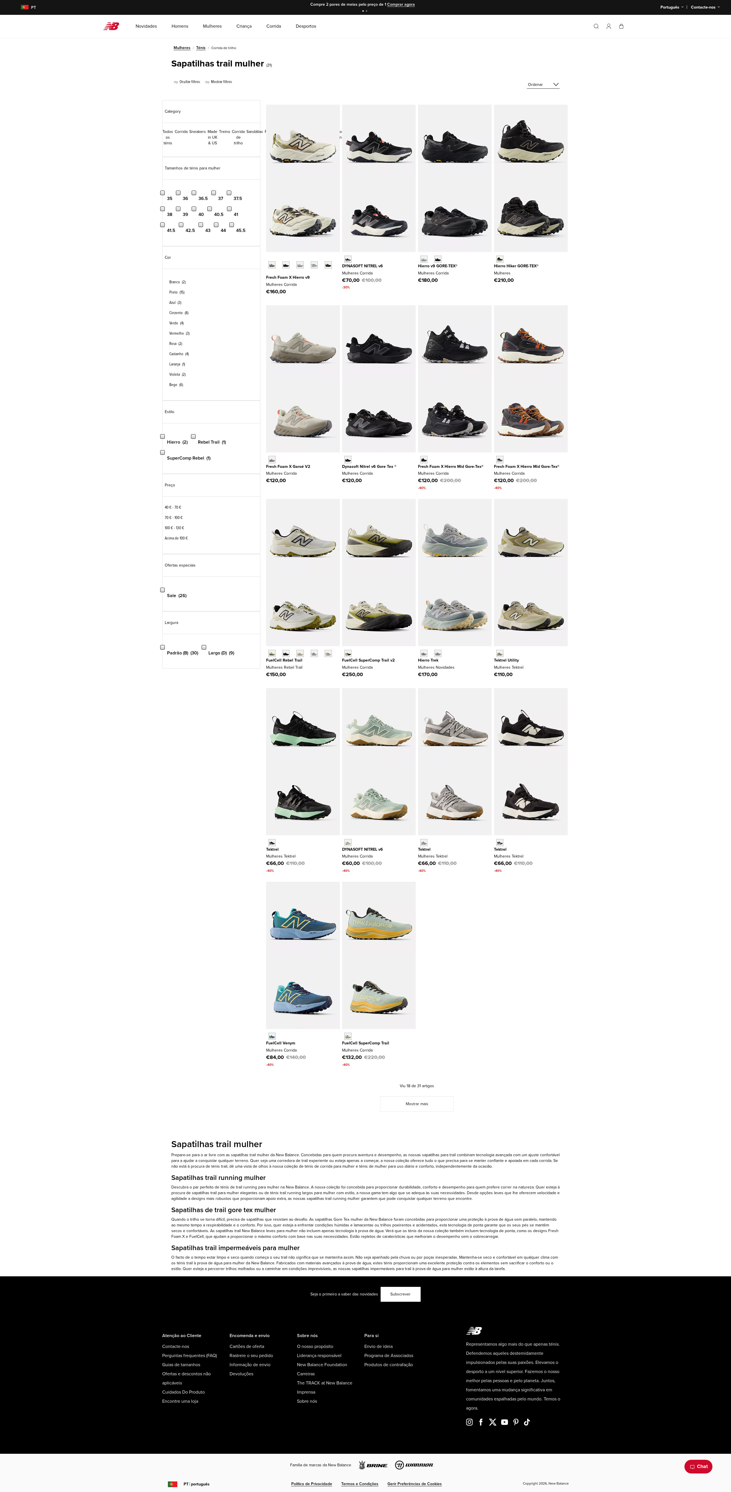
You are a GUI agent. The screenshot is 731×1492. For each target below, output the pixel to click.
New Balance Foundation (322, 1365)
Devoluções (241, 1374)
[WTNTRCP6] (348, 259)
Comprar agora (401, 4)
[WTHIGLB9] (438, 259)
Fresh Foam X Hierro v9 (288, 277)
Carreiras (306, 1374)
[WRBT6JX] (272, 653)
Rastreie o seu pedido (251, 1355)
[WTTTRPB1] (272, 842)
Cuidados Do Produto (183, 1392)
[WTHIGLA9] (424, 259)
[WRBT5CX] (286, 653)
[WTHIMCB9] (500, 259)
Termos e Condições (359, 1483)
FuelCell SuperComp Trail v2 (368, 660)
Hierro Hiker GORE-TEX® (516, 266)
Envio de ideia (378, 1346)
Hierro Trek (428, 660)
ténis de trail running (238, 1187)
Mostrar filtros (221, 81)
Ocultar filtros (189, 81)
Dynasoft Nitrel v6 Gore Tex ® (369, 466)
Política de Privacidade (311, 1483)
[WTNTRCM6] (348, 842)
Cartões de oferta (247, 1346)
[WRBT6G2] (300, 653)
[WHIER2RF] (300, 265)
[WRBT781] (328, 653)
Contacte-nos (175, 1346)
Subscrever (400, 1294)
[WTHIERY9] (272, 265)
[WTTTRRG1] (424, 842)
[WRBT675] (314, 653)
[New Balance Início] (113, 26)
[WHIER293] (328, 265)
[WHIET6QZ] (424, 653)
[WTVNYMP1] (272, 1036)
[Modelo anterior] (269, 258)
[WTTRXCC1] (348, 1036)
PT (197, 1484)
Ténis (201, 47)
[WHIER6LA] (314, 265)
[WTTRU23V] (500, 653)
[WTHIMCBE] (424, 459)
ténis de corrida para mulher (330, 1166)
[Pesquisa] (596, 26)
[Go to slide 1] (364, 11)
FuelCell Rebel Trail (284, 660)
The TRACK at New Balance (324, 1383)
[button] (608, 26)
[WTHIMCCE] (500, 459)
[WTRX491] (348, 653)
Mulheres (182, 47)
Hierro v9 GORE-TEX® (437, 266)
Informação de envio (250, 1365)
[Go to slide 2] (367, 11)
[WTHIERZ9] (286, 265)
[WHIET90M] (438, 653)
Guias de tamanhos (181, 1365)
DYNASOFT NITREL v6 (362, 266)
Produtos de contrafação (388, 1365)
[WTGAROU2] (272, 459)
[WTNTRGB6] (348, 459)
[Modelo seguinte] (269, 273)
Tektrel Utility (506, 660)
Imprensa (306, 1392)
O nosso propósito (315, 1346)
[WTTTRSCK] (500, 842)
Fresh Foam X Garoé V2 (288, 466)
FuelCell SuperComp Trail (365, 1043)
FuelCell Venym (280, 1043)
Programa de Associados (388, 1355)
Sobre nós (307, 1401)
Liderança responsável (319, 1355)
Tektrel (272, 849)
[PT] (21, 7)
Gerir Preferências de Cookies (414, 1483)
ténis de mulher (373, 1166)
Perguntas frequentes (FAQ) (189, 1355)
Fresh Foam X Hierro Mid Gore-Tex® (450, 466)
